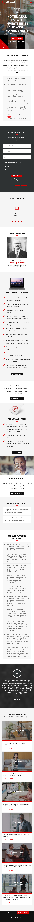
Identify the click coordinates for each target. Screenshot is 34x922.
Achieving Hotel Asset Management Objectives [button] (15, 96)
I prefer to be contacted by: (12, 163)
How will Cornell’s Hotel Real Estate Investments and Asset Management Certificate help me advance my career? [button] (17, 589)
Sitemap (9, 917)
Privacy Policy (24, 185)
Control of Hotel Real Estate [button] (17, 84)
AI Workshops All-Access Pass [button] (17, 116)
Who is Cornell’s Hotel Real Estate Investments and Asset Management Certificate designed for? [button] (17, 568)
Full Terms (17, 185)
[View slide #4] (15, 221)
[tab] (17, 79)
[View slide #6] (18, 221)
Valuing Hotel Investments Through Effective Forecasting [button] (17, 102)
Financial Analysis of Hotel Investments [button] (16, 79)
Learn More (17, 175)
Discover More (17, 493)
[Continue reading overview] (17, 70)
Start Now (17, 452)
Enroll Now (17, 374)
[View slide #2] (12, 221)
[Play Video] (17, 466)
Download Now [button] (17, 398)
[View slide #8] (21, 221)
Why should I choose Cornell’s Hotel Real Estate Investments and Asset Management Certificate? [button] (18, 547)
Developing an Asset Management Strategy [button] (15, 90)
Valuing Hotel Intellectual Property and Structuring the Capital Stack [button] (17, 109)
